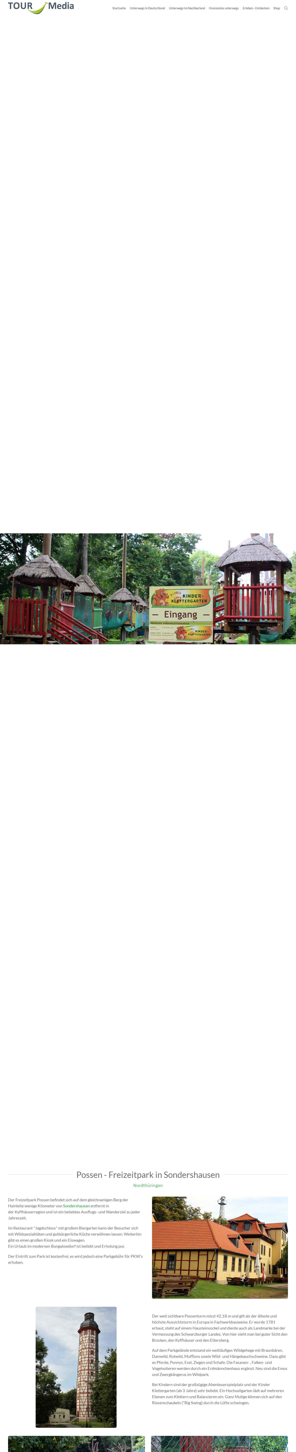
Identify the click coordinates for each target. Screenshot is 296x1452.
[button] (286, 8)
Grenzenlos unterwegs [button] (224, 8)
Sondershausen (76, 1205)
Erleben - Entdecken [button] (256, 8)
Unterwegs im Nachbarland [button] (187, 8)
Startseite (119, 8)
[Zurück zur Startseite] (41, 8)
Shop (276, 8)
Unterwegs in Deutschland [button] (147, 8)
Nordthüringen (148, 1185)
